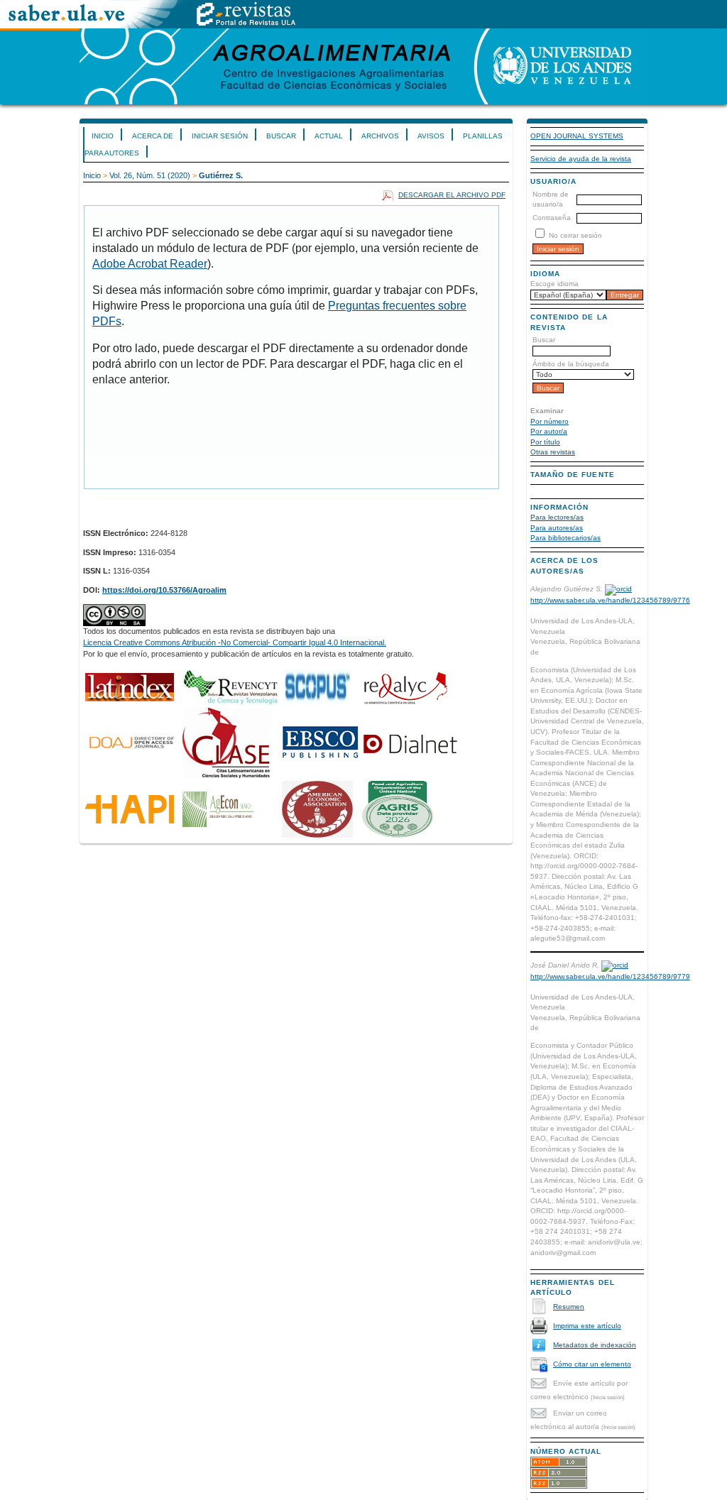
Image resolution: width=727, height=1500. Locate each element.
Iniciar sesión (220, 136)
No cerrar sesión (575, 235)
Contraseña (551, 217)
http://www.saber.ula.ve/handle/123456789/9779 (610, 976)
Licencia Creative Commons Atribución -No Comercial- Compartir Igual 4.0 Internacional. (234, 642)
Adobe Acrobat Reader (149, 264)
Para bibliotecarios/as (565, 538)
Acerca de (152, 136)
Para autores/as (556, 528)
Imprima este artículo (587, 1326)
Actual (329, 136)
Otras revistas (552, 452)
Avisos (430, 136)
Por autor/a (548, 431)
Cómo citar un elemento (592, 1364)
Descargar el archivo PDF (451, 195)
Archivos (380, 136)
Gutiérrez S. (221, 175)
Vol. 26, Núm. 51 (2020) (149, 175)
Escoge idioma (554, 284)
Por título (545, 442)
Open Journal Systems (576, 136)
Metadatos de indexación (594, 1345)
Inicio (103, 136)
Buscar (281, 136)
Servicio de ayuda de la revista (580, 159)
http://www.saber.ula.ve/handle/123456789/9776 (610, 600)
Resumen (568, 1306)
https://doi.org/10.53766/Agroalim (164, 590)
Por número (549, 421)
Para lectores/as (557, 517)
